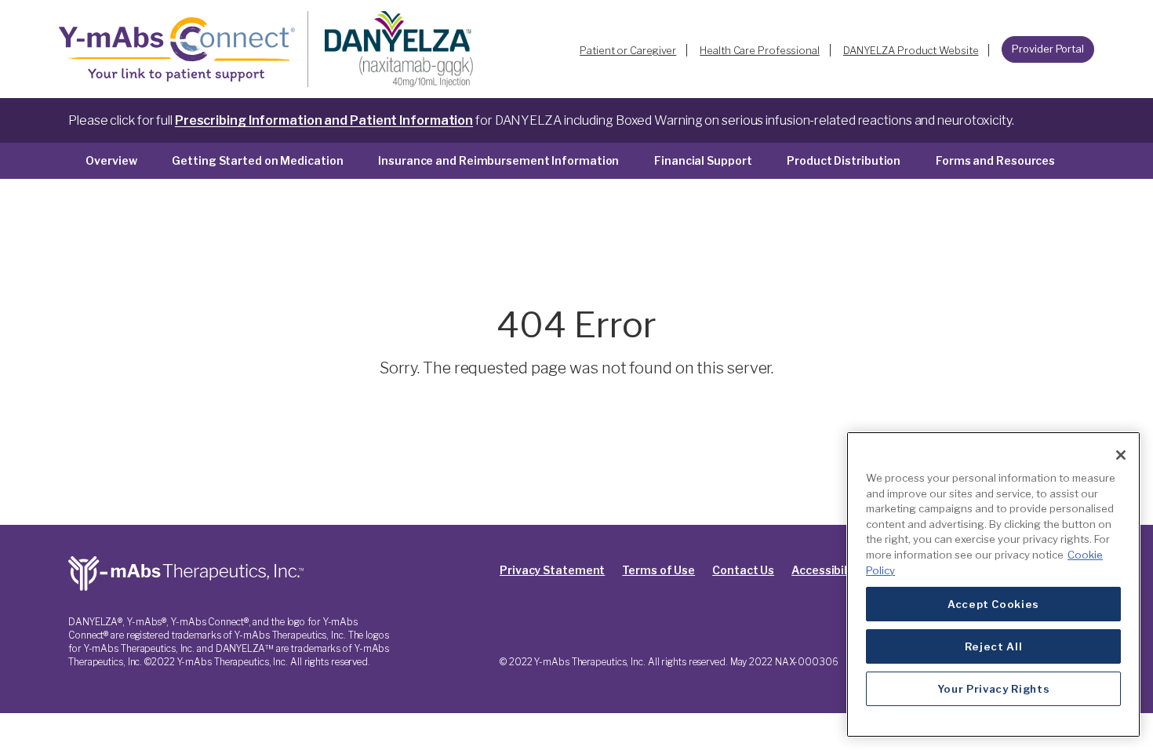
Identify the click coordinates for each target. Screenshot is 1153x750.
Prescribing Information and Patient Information (324, 120)
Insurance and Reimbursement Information (498, 160)
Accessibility (826, 570)
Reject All (994, 646)
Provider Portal (1048, 48)
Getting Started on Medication (257, 160)
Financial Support (702, 160)
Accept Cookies (993, 604)
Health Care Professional (760, 50)
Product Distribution (843, 160)
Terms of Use (658, 570)
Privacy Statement (552, 570)
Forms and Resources (995, 160)
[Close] (1121, 455)
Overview (110, 160)
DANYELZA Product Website (911, 50)
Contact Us (743, 570)
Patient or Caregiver (628, 50)
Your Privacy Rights (993, 689)
